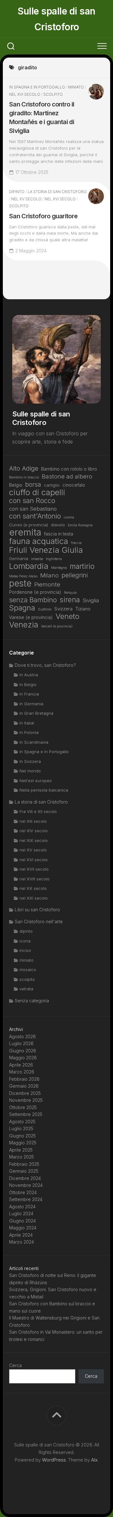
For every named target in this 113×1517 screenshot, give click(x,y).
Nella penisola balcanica (43, 790)
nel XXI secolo (33, 898)
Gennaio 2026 (24, 1086)
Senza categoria (32, 1000)
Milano (49, 575)
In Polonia (29, 732)
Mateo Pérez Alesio (23, 576)
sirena (70, 600)
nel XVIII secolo (34, 878)
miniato (76, 87)
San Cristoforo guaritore (43, 216)
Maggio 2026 (23, 1057)
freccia (76, 543)
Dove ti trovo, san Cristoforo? (45, 665)
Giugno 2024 (22, 1220)
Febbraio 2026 (24, 1079)
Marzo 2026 (21, 1071)
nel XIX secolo (33, 840)
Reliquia (70, 593)
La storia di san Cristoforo (57, 191)
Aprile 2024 (21, 1235)
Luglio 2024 (21, 1213)
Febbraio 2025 (24, 1164)
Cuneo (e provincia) (28, 524)
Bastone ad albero (67, 476)
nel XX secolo (33, 888)
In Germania (31, 703)
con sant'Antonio (35, 516)
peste (20, 583)
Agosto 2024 (22, 1206)
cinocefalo (73, 485)
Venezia (23, 624)
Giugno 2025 (22, 1135)
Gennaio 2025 (23, 1171)
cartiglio (52, 485)
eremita (25, 532)
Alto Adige (23, 468)
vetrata (26, 988)
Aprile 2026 (21, 1065)
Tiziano (82, 609)
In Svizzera (30, 761)
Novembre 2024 (26, 1185)
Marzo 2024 (21, 1242)
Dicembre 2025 (25, 1093)
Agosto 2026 (22, 1036)
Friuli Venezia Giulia (46, 550)
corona (69, 517)
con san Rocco (32, 500)
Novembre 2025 (26, 1100)
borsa (33, 484)
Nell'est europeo (35, 780)
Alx (94, 1460)
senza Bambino (33, 600)
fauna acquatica (38, 541)
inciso (25, 950)
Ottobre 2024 (23, 1192)
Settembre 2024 (25, 1199)
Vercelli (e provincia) (57, 626)
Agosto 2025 (22, 1121)
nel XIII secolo (33, 821)
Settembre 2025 (25, 1114)
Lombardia (28, 566)
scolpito (53, 94)
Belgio (15, 485)
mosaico (27, 969)
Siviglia (91, 600)
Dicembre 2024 (25, 1178)
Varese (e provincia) (31, 617)
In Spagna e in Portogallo (37, 87)
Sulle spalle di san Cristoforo (56, 18)
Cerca (15, 1365)
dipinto (16, 191)
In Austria (28, 674)
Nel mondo (30, 770)
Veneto (67, 616)
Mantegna (59, 568)
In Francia (29, 693)
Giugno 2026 (22, 1050)
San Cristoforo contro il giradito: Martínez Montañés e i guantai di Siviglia (41, 117)
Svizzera (63, 609)
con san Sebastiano (33, 509)
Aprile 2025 (21, 1150)
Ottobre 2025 (23, 1107)
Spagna (22, 608)
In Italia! (26, 722)
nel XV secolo (26, 199)
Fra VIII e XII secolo (38, 811)
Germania (18, 558)
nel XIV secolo (33, 830)
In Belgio (27, 684)
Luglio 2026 (21, 1043)
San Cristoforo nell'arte (39, 921)
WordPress (54, 1460)
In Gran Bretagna (36, 713)
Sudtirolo (44, 609)
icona (24, 940)
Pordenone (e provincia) (35, 592)
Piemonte (47, 584)
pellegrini (75, 575)
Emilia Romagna (80, 525)
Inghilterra (54, 559)
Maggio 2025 (22, 1142)
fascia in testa (58, 534)
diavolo (58, 524)
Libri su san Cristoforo (37, 909)
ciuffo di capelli (37, 492)
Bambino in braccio (24, 477)
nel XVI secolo (24, 94)
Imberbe (37, 559)
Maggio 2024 (22, 1227)
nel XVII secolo (34, 869)
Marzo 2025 (21, 1156)
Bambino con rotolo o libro (69, 469)
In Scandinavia (33, 742)
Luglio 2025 (21, 1128)
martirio (82, 566)
